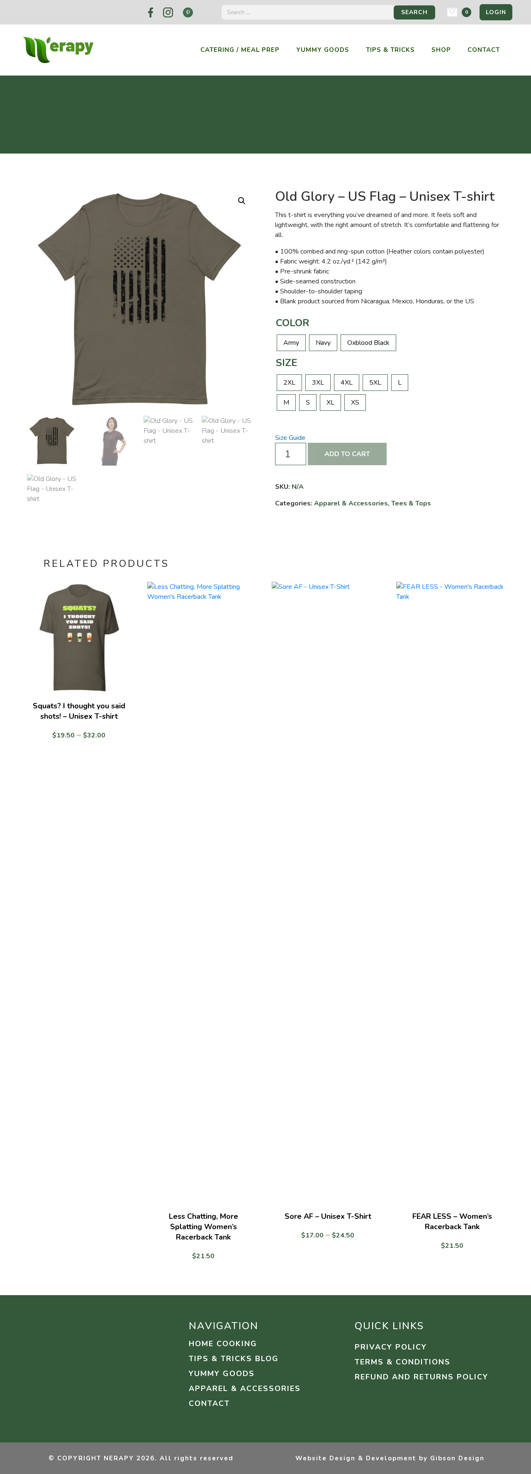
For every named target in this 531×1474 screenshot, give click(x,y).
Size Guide (290, 437)
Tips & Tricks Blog (234, 1359)
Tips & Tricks (390, 50)
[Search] (414, 12)
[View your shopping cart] (452, 12)
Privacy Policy (391, 1347)
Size (286, 362)
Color (292, 322)
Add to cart (347, 454)
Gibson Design (457, 1458)
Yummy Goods (322, 50)
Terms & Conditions (403, 1362)
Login (496, 12)
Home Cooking (223, 1344)
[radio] (291, 342)
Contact (484, 50)
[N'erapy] (58, 49)
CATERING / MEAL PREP (240, 50)
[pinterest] (188, 12)
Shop (441, 50)
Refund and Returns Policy (421, 1377)
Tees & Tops (411, 503)
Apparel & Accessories (351, 503)
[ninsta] (168, 12)
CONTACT (209, 1403)
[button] (241, 200)
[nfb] (150, 12)
